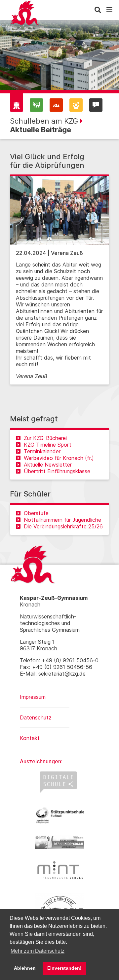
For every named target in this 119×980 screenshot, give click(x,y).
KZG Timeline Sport (47, 444)
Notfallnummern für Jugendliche (62, 519)
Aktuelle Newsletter (48, 464)
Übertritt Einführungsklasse (57, 471)
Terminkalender (42, 451)
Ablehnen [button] (25, 968)
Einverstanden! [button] (64, 968)
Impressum (33, 697)
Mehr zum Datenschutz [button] (37, 951)
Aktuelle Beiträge (40, 129)
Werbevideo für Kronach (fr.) (59, 458)
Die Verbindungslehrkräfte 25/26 (63, 526)
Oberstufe (36, 513)
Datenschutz (36, 717)
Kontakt (30, 738)
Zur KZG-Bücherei (45, 438)
